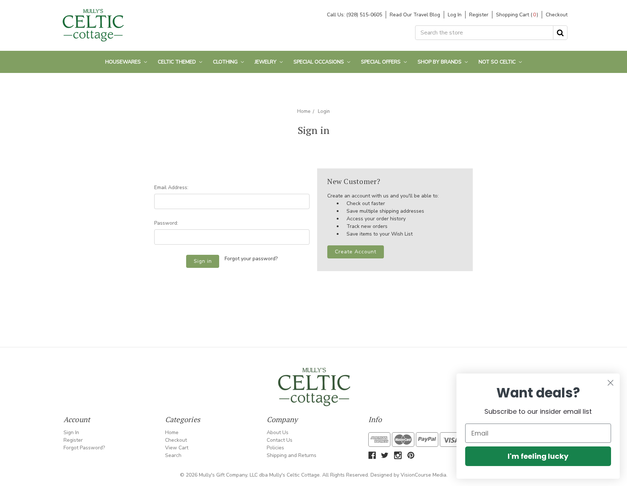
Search (173, 455)
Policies (275, 447)
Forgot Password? (84, 447)
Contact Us (279, 440)
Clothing (226, 61)
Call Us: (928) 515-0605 (354, 14)
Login (324, 111)
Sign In (71, 432)
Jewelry (266, 61)
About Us (277, 432)
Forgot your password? (251, 258)
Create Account (355, 251)
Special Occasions (319, 61)
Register (478, 14)
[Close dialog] (610, 382)
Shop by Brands (440, 61)
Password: (166, 223)
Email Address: (171, 187)
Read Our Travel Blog (415, 14)
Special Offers (381, 61)
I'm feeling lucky (538, 456)
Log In (455, 14)
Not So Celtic (498, 61)
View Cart (176, 447)
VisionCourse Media (423, 474)
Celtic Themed (177, 61)
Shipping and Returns (291, 455)
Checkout (556, 14)
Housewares (123, 61)
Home (303, 111)
